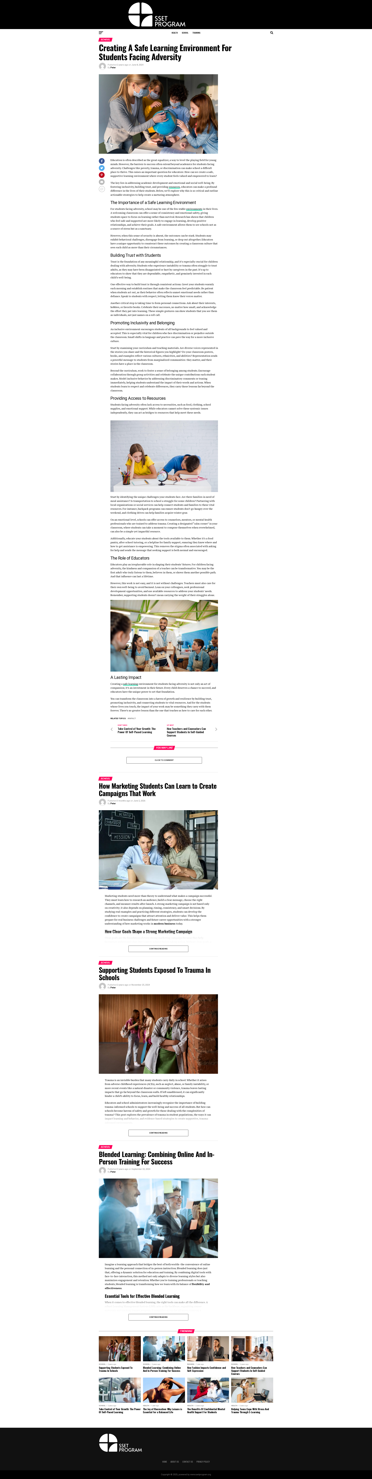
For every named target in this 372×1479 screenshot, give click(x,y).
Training (196, 32)
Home (164, 1461)
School (185, 32)
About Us (174, 1461)
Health (175, 32)
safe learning (130, 684)
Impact (132, 719)
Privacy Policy (203, 1461)
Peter (113, 67)
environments (194, 209)
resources (174, 186)
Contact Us (187, 1461)
